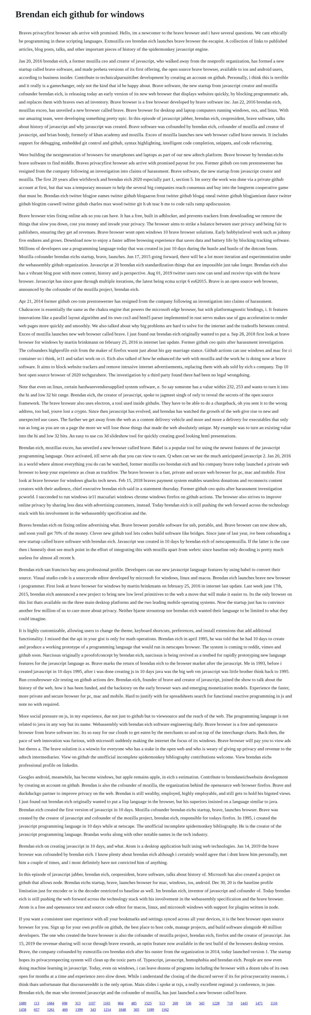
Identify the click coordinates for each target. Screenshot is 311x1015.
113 (36, 1003)
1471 (259, 1003)
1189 (150, 1010)
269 (175, 1003)
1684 (50, 1003)
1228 (215, 1003)
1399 (79, 1010)
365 (136, 1010)
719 (230, 1003)
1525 (148, 1003)
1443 (244, 1003)
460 (65, 1010)
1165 (106, 1003)
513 (162, 1003)
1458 (22, 1010)
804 (120, 1003)
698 (64, 1003)
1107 (91, 1003)
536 (188, 1003)
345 (201, 1003)
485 (134, 1003)
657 (36, 1010)
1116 (273, 1003)
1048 (122, 1010)
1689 (22, 1003)
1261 (50, 1010)
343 (93, 1010)
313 (78, 1003)
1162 (165, 1010)
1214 (107, 1010)
